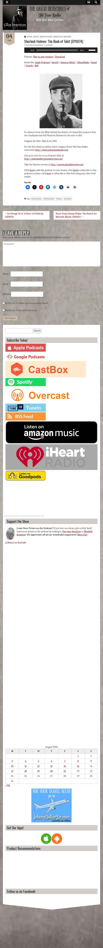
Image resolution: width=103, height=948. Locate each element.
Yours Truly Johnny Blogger (34, 45)
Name (6, 274)
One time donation (71, 531)
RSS (36, 65)
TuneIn (29, 65)
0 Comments (49, 45)
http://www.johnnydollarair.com (51, 150)
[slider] (92, 49)
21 (65, 771)
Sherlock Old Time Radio (62, 36)
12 (38, 766)
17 (12, 771)
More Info (82, 534)
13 (51, 766)
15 (78, 766)
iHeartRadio (83, 62)
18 (26, 771)
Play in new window (43, 56)
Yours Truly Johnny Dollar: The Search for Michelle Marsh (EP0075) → (76, 215)
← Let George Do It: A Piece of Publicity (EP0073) (24, 215)
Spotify (55, 62)
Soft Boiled (67, 199)
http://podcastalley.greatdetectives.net (43, 159)
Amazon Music (67, 62)
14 (65, 766)
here (32, 170)
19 (38, 771)
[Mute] (86, 50)
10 (12, 766)
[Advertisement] (24, 499)
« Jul (7, 785)
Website (6, 294)
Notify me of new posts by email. (21, 310)
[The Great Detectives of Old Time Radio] (15, 18)
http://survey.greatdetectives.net (67, 164)
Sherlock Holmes (46, 36)
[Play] (27, 50)
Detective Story (36, 199)
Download (60, 56)
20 (51, 771)
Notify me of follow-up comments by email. (26, 303)
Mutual (29, 36)
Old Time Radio (49, 199)
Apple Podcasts (42, 62)
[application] (61, 50)
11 (26, 766)
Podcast (36, 36)
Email (94, 62)
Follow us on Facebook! (21, 891)
